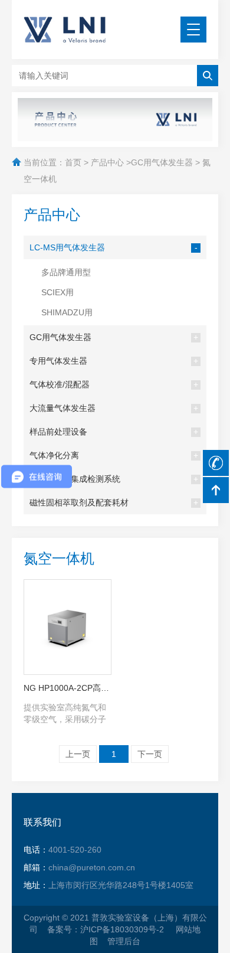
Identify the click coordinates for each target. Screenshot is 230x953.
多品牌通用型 (66, 272)
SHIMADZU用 (67, 312)
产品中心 (107, 162)
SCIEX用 (57, 292)
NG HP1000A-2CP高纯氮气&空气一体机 (67, 688)
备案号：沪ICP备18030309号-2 (106, 929)
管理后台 (123, 941)
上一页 (77, 754)
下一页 (149, 754)
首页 (73, 162)
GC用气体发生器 (162, 162)
